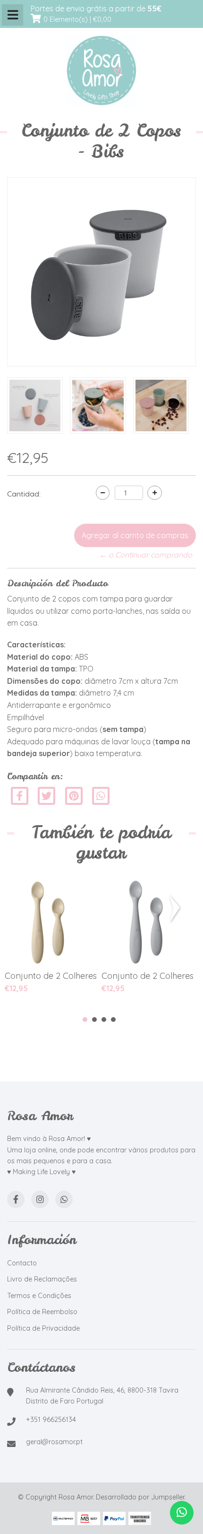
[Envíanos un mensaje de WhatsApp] (182, 1513)
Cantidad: (24, 493)
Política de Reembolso (42, 1311)
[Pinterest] (73, 795)
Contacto (22, 1263)
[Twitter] (47, 795)
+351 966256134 (51, 1419)
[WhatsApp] (64, 1199)
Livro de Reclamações (42, 1279)
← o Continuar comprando (145, 554)
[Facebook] (19, 795)
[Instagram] (40, 1199)
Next (176, 909)
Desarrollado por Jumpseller (140, 1497)
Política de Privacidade (43, 1328)
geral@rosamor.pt (54, 1442)
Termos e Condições (39, 1295)
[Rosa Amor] (101, 71)
